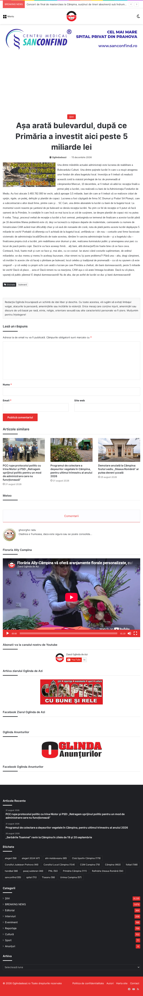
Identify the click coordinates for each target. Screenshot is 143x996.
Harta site (122, 983)
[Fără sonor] (129, 633)
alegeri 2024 (31, 858)
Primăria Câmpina (75, 871)
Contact (134, 983)
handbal (11, 871)
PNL (53, 871)
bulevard (22, 284)
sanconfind (13, 877)
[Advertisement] (71, 86)
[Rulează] (7, 633)
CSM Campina (90, 864)
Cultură (9, 934)
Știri (71, 116)
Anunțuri (10, 946)
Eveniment (11, 922)
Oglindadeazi (59, 157)
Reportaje (11, 928)
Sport (8, 940)
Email (7, 400)
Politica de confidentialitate (88, 983)
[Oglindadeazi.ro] (71, 16)
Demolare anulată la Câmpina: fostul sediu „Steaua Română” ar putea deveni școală (118, 469)
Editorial (10, 910)
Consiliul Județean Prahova (21, 864)
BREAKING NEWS (15, 904)
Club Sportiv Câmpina (86, 858)
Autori (110, 983)
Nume (7, 384)
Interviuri (10, 916)
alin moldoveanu (56, 858)
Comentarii (71, 516)
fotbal (132, 864)
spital (31, 877)
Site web (79, 400)
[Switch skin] (138, 17)
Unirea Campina (71, 877)
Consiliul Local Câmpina (59, 864)
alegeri (11, 858)
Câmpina (113, 864)
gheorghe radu (27, 529)
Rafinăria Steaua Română (107, 871)
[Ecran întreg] (135, 633)
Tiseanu (48, 877)
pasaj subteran (33, 871)
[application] (71, 597)
